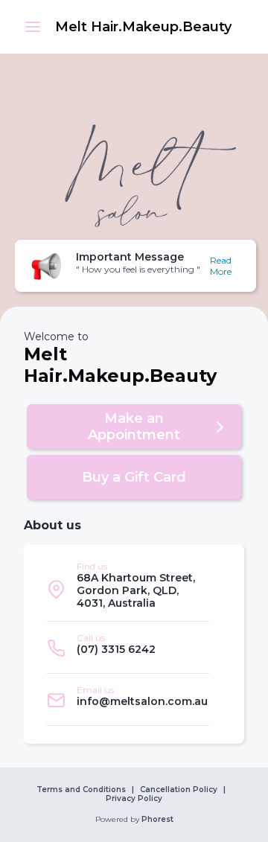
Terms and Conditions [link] (81, 789)
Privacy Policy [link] (134, 798)
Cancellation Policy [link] (178, 789)
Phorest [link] (157, 819)
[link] (143, 26)
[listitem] (128, 589)
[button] (33, 26)
